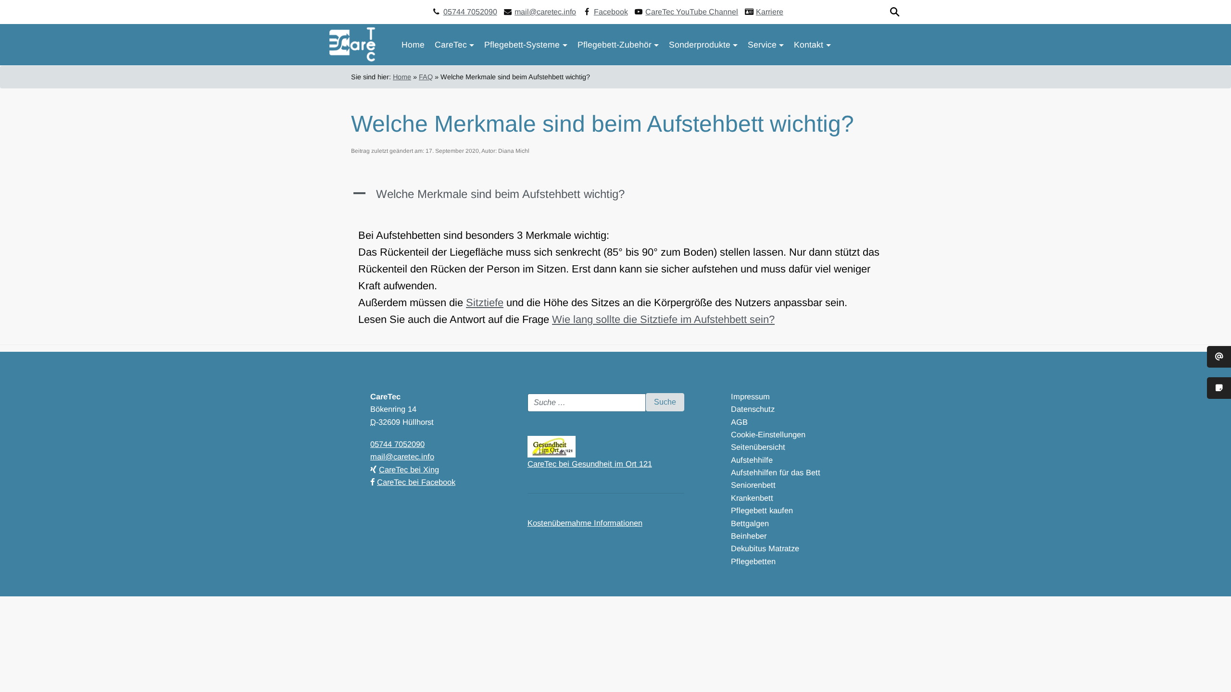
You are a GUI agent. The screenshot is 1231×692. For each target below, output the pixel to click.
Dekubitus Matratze (765, 548)
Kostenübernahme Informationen (585, 523)
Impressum (750, 396)
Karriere (769, 12)
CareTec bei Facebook (416, 482)
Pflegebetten (753, 561)
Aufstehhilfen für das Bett (775, 472)
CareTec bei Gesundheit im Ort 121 (590, 463)
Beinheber (748, 535)
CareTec (451, 44)
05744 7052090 (470, 12)
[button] (615, 198)
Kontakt (808, 44)
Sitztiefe (484, 303)
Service (762, 44)
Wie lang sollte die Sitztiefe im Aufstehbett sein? (663, 319)
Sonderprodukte (699, 44)
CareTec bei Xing (409, 469)
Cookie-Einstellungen (768, 434)
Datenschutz (753, 409)
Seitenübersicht (758, 447)
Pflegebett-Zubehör (615, 44)
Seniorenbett (753, 485)
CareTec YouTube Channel (691, 12)
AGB (739, 422)
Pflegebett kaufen (762, 510)
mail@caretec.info (545, 12)
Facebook (611, 12)
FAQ (426, 77)
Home (413, 44)
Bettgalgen (750, 523)
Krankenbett (752, 498)
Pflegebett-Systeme (522, 44)
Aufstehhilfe (752, 460)
